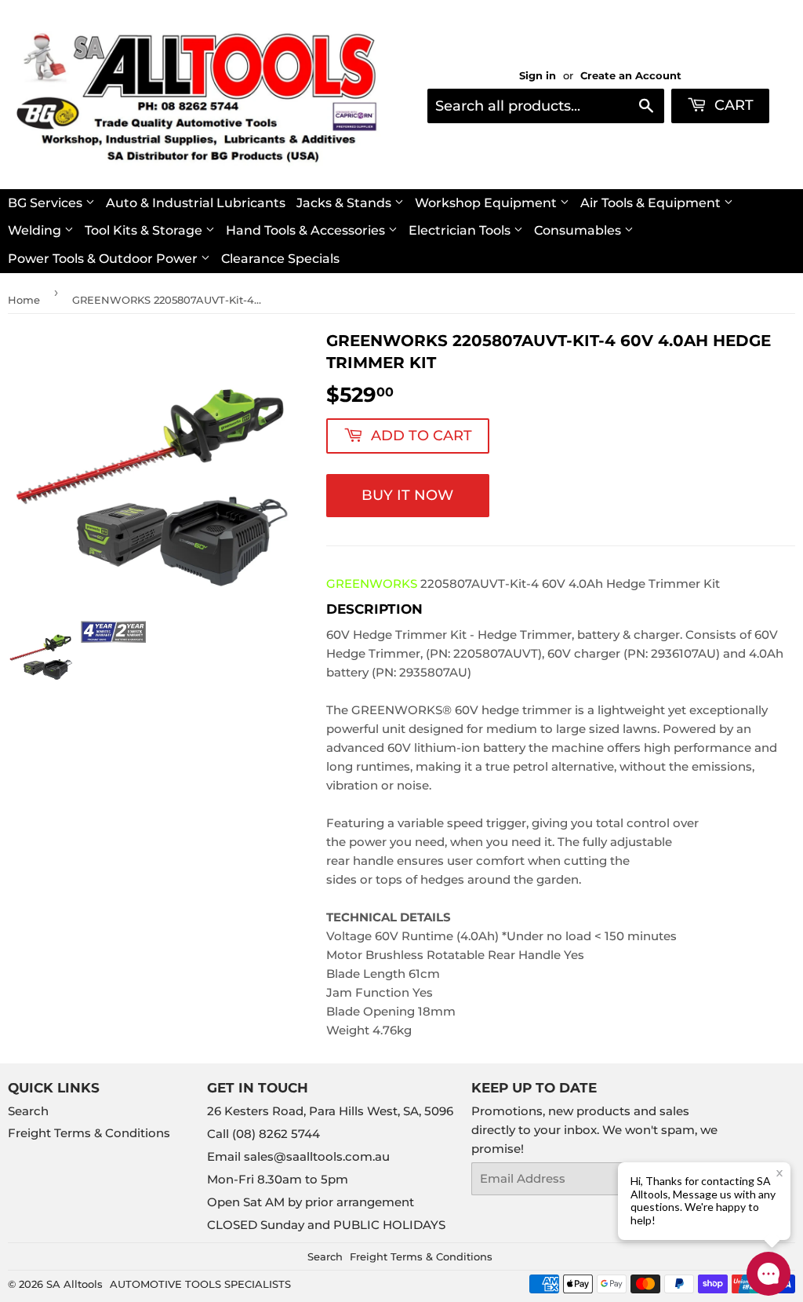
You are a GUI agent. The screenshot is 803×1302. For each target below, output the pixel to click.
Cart (732, 105)
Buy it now (407, 495)
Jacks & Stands (345, 202)
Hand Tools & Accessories (307, 230)
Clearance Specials (280, 258)
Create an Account (630, 76)
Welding (36, 230)
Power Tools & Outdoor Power (104, 258)
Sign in (537, 76)
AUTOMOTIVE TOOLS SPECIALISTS (200, 1284)
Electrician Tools (461, 230)
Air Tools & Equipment (652, 202)
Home (24, 300)
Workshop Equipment (487, 202)
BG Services (46, 202)
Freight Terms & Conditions (89, 1132)
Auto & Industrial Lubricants (195, 202)
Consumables (579, 230)
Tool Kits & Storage (145, 230)
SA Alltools (74, 1284)
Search (28, 1110)
